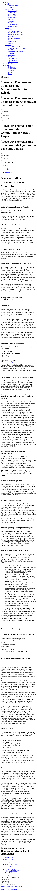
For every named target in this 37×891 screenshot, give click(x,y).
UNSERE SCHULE (11, 864)
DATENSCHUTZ (10, 859)
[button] (9, 889)
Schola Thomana (10, 55)
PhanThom (11, 50)
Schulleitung (12, 12)
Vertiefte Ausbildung (14, 31)
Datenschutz (12, 68)
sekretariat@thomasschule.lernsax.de (12, 886)
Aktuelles (11, 7)
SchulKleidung (9, 63)
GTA (9, 40)
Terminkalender (13, 6)
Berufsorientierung (14, 38)
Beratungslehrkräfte (14, 16)
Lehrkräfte (11, 43)
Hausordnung (12, 11)
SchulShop (11, 53)
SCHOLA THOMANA (12, 871)
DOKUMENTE (9, 873)
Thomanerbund (13, 62)
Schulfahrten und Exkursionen (17, 48)
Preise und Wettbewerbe (15, 51)
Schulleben (8, 45)
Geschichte (11, 57)
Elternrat (10, 19)
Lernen (7, 28)
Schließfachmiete (13, 26)
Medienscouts (12, 41)
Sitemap (10, 74)
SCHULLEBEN (10, 869)
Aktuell (7, 4)
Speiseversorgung (13, 24)
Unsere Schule (9, 9)
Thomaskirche (12, 60)
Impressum (11, 70)
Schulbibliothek (13, 23)
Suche (10, 72)
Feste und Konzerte (14, 46)
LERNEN (8, 866)
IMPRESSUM (9, 858)
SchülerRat (11, 17)
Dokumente (11, 67)
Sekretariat (11, 14)
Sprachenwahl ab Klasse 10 (16, 34)
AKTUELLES (9, 862)
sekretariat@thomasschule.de (14, 362)
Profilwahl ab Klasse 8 (15, 33)
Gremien (11, 21)
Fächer (10, 29)
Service (7, 65)
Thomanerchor (12, 58)
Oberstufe (11, 36)
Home (6, 2)
